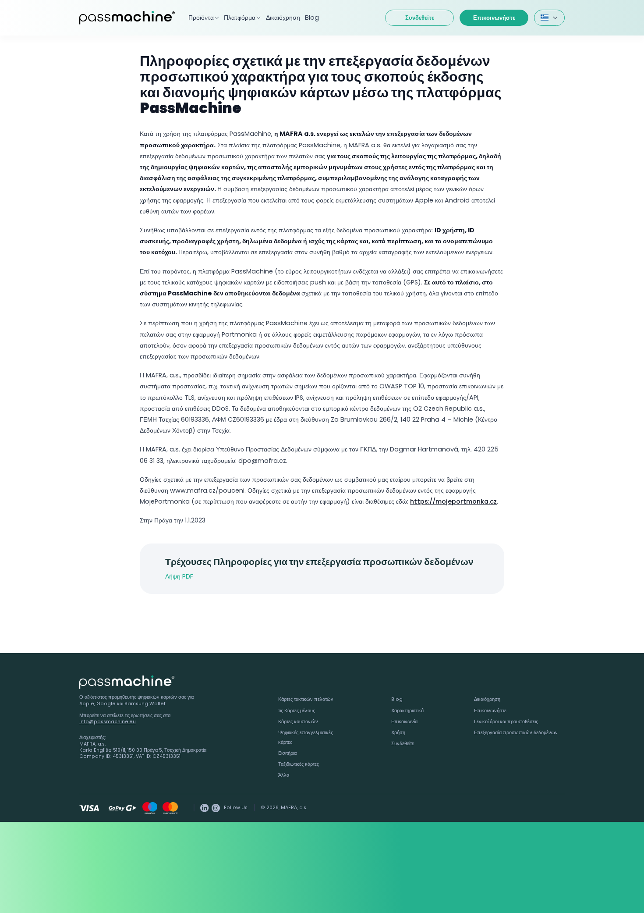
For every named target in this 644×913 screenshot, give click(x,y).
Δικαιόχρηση (283, 17)
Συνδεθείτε (419, 17)
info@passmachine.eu (107, 721)
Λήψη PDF (179, 576)
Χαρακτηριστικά (407, 710)
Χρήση (398, 732)
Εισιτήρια (287, 753)
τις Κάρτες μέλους (296, 710)
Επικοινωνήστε (494, 17)
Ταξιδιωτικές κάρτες (298, 764)
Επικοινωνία (404, 721)
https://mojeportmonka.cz (453, 501)
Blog (312, 17)
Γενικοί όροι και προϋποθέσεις (506, 721)
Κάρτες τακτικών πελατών (305, 699)
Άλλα (283, 775)
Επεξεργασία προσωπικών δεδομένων (516, 732)
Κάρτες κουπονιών (298, 721)
